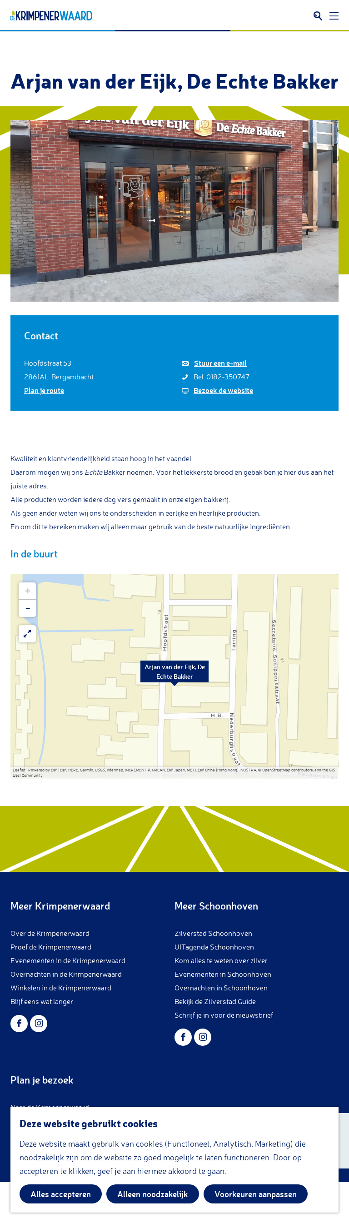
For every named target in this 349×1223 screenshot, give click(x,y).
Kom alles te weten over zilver (221, 960)
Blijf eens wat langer (41, 1001)
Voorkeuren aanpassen (255, 1193)
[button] (174, 676)
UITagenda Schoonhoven (214, 946)
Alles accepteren (60, 1193)
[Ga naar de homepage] (51, 16)
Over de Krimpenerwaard (50, 933)
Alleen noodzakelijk (152, 1193)
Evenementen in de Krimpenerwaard (67, 960)
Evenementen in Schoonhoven (222, 974)
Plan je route (44, 390)
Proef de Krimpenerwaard (50, 946)
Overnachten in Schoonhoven (221, 987)
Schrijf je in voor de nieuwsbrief (223, 1014)
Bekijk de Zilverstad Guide (215, 1001)
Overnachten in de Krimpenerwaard (66, 974)
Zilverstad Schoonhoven (213, 933)
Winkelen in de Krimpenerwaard (60, 987)
